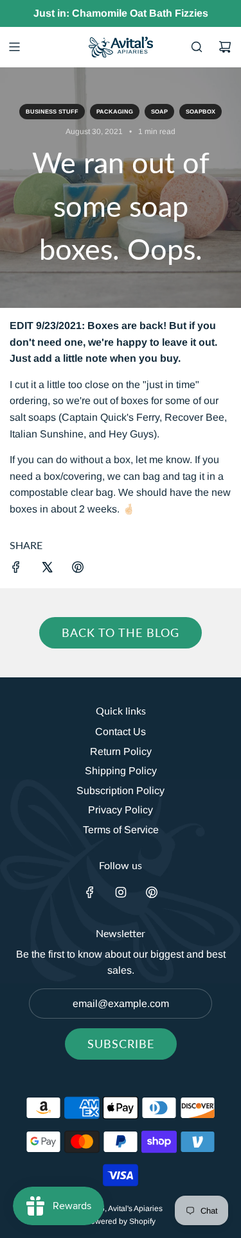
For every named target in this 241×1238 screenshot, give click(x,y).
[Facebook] (90, 892)
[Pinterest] (152, 892)
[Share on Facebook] (16, 569)
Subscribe (120, 1044)
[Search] (197, 47)
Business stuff (52, 111)
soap (159, 111)
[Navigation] (14, 47)
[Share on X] (47, 569)
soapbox (200, 111)
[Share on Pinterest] (78, 569)
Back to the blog (120, 632)
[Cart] (225, 47)
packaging (114, 111)
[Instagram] (121, 892)
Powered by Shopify (120, 1221)
